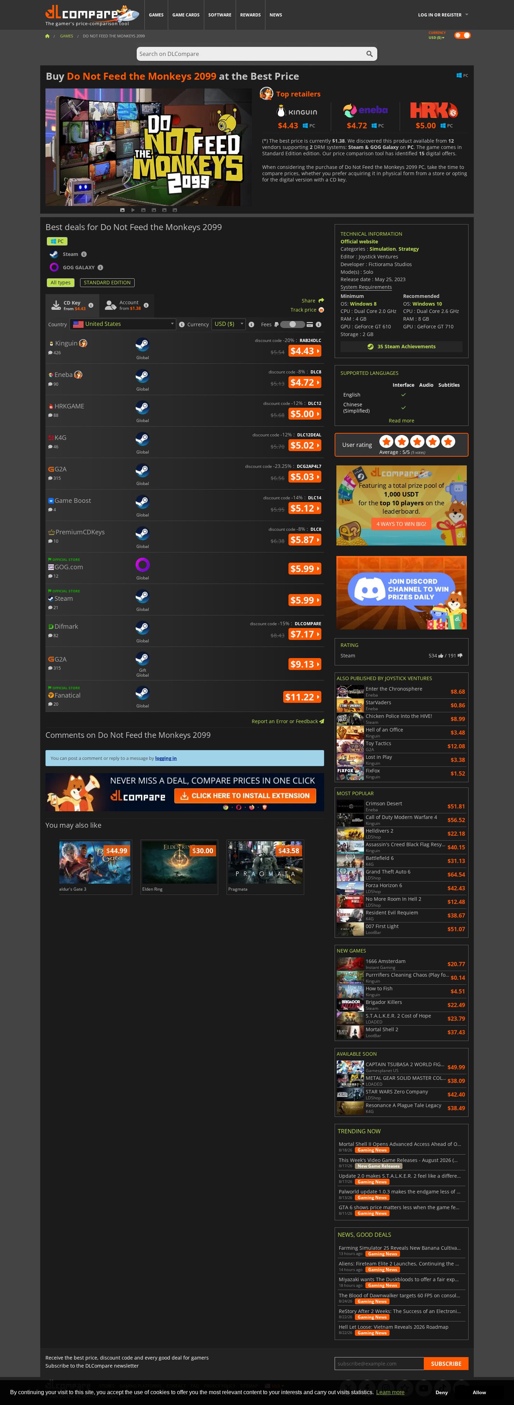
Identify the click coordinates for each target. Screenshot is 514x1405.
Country (57, 324)
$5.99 (303, 569)
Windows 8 (363, 303)
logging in (166, 758)
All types (61, 282)
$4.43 (303, 351)
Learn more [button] (390, 1392)
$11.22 (300, 697)
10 (55, 540)
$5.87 (303, 539)
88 (55, 415)
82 (55, 635)
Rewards (250, 15)
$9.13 (303, 664)
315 (56, 477)
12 (55, 575)
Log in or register (440, 15)
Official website (359, 241)
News (276, 15)
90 (55, 383)
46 (55, 446)
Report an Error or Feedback (285, 721)
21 (55, 607)
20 (55, 703)
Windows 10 (427, 303)
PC (61, 241)
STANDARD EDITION (107, 282)
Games (156, 15)
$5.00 (303, 414)
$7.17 (303, 634)
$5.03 (303, 477)
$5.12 (303, 508)
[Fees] (293, 324)
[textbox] (98, 324)
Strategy (409, 248)
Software (219, 15)
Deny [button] (442, 1392)
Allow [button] (479, 1392)
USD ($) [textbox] (224, 324)
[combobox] (123, 324)
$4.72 (303, 382)
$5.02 (303, 445)
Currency (198, 324)
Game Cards (186, 15)
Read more (401, 420)
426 (56, 352)
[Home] (47, 35)
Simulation (383, 248)
